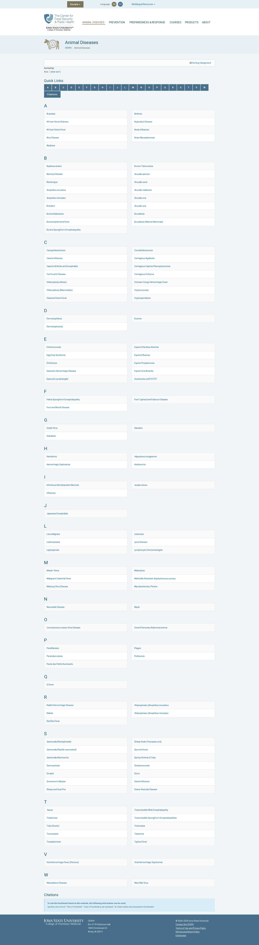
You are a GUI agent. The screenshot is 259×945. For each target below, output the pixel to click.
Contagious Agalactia (144, 258)
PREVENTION (117, 22)
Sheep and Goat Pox (56, 789)
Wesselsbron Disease (57, 883)
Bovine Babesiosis (55, 214)
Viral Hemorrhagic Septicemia (148, 862)
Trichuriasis (139, 826)
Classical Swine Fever (57, 298)
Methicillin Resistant (154, 578)
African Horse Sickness (57, 122)
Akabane (51, 145)
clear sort (55, 72)
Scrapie (50, 773)
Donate (75, 4)
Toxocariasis (52, 834)
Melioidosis (139, 570)
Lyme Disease (140, 542)
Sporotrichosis (141, 749)
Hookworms (140, 464)
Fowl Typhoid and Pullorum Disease (151, 399)
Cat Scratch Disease (56, 274)
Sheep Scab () (147, 741)
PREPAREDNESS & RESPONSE (147, 22)
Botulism (51, 206)
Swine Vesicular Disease (145, 789)
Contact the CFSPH (185, 924)
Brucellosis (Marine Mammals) (148, 222)
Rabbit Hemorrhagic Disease (60, 705)
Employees (181, 935)
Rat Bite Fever (53, 721)
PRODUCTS (191, 22)
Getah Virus (52, 428)
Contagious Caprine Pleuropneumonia (152, 266)
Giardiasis (51, 436)
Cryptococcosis (141, 290)
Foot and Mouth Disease (58, 407)
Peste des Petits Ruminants (60, 664)
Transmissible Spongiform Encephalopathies (155, 818)
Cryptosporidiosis (142, 298)
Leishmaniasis (53, 542)
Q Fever (50, 684)
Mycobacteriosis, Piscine (145, 586)
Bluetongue (52, 182)
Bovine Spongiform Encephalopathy (64, 230)
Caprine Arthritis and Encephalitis (62, 266)
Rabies (50, 713)
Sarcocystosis (53, 765)
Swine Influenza (141, 781)
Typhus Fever (140, 842)
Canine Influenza (55, 258)
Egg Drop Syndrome (56, 355)
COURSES (175, 22)
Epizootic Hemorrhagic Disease (61, 371)
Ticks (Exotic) (53, 826)
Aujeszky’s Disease (143, 122)
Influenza (51, 493)
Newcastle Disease (55, 607)
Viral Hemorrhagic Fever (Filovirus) (63, 862)
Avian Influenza (141, 129)
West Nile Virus (141, 883)
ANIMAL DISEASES (93, 22)
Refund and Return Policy (188, 932)
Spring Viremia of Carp (145, 757)
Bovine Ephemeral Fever (58, 222)
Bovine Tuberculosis (143, 166)
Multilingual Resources (142, 4)
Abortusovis (58, 757)
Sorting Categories (201, 63)
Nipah (137, 607)
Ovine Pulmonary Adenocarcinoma (150, 627)
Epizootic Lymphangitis (57, 379)
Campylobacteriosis (56, 250)
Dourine (138, 318)
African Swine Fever (56, 129)
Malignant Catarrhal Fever (59, 578)
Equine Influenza (142, 355)
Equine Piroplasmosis (144, 363)
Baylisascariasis (54, 166)
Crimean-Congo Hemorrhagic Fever (151, 282)
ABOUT (206, 22)
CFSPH (68, 48)
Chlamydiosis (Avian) (57, 282)
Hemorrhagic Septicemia (58, 464)
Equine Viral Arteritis (143, 371)
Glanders (138, 428)
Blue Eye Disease (55, 174)
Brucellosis (139, 214)
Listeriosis (139, 534)
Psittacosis (139, 656)
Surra (137, 773)
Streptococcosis (142, 765)
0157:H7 (145, 379)
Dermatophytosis (55, 326)
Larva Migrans (53, 534)
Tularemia (139, 834)
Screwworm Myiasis (56, 781)
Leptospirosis (53, 550)
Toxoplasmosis (54, 842)
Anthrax (138, 114)
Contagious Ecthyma (144, 274)
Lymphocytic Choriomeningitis (148, 550)
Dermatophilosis (54, 318)
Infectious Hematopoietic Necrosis (63, 485)
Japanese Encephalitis (57, 513)
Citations (52, 94)
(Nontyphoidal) (59, 741)
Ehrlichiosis (52, 363)
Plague (137, 648)
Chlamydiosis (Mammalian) (60, 290)
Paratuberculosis (55, 656)
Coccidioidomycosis (143, 250)
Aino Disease (53, 137)
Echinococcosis (54, 347)
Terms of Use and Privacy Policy (191, 928)
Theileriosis (52, 818)
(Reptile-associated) (61, 749)
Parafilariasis (53, 648)
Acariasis (51, 114)
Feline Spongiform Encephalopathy (63, 399)
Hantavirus (52, 456)
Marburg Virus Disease (57, 586)
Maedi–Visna (53, 570)
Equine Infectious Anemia (146, 347)
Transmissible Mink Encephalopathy (151, 810)
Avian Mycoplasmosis (144, 137)
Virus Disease (63, 627)
